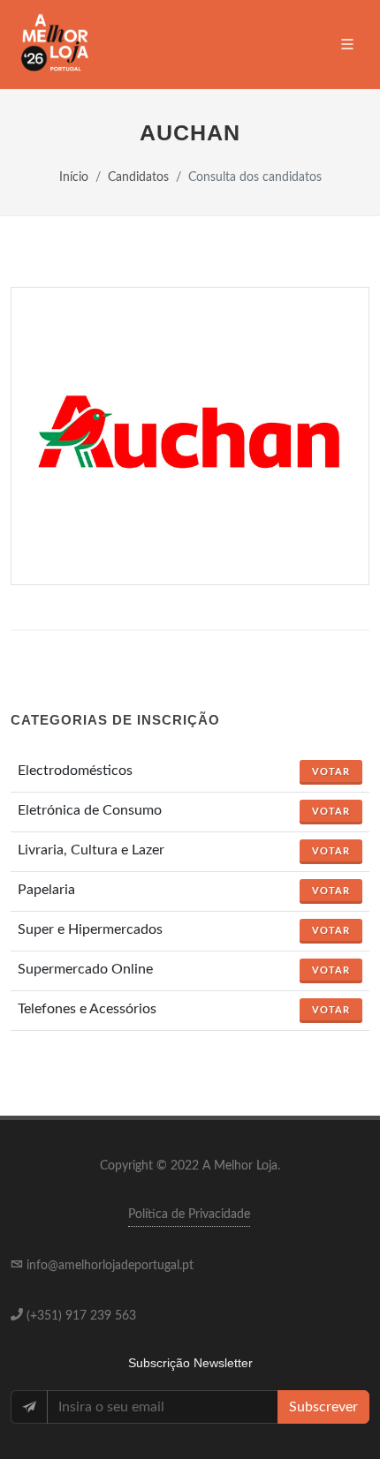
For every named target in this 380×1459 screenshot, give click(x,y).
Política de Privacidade (189, 1214)
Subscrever (323, 1407)
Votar (331, 772)
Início (73, 177)
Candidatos (138, 177)
